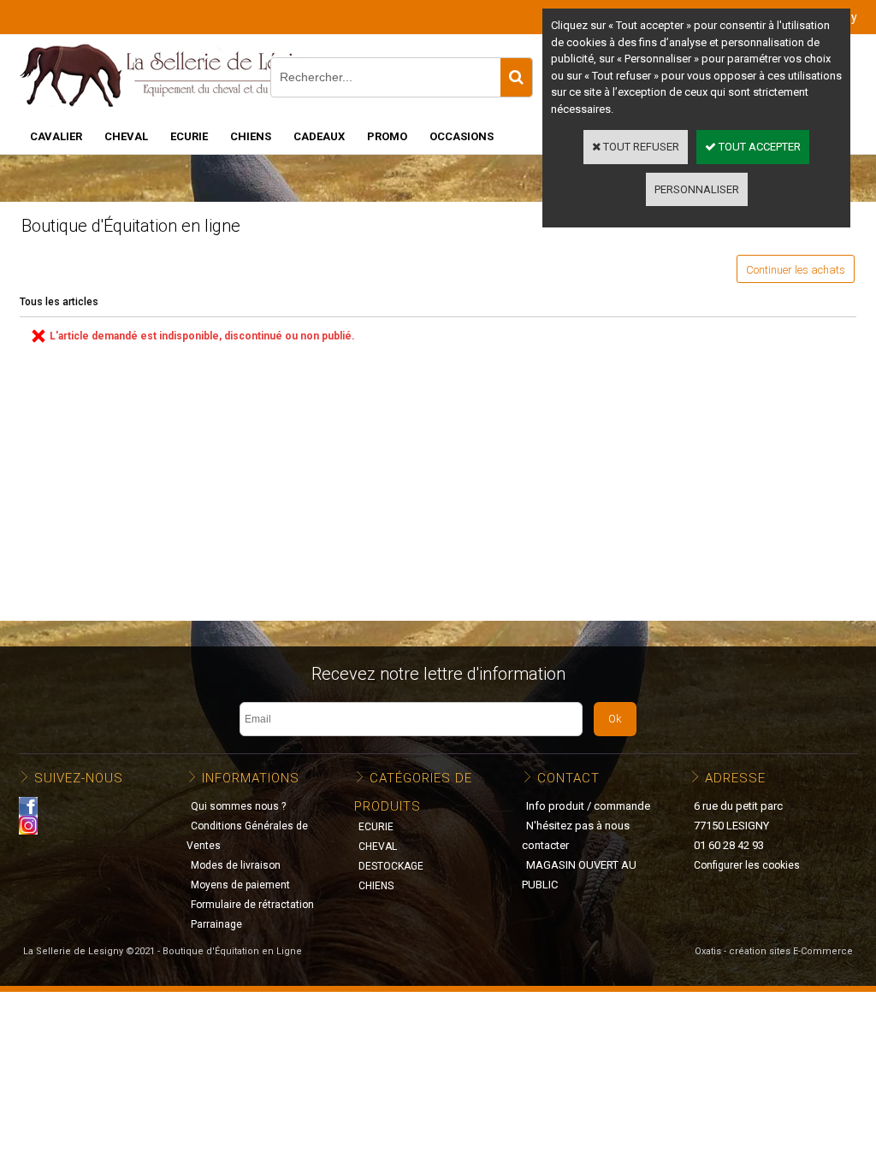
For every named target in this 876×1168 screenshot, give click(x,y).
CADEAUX (319, 136)
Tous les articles (59, 302)
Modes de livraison (236, 865)
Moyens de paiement (240, 885)
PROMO (387, 136)
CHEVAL (126, 136)
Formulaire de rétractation (252, 905)
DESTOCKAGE (390, 866)
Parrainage (216, 924)
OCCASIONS (461, 136)
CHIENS (250, 136)
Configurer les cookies (747, 865)
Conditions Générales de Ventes (247, 836)
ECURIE (189, 136)
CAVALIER (56, 136)
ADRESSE (735, 778)
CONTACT (568, 778)
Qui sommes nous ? (238, 806)
